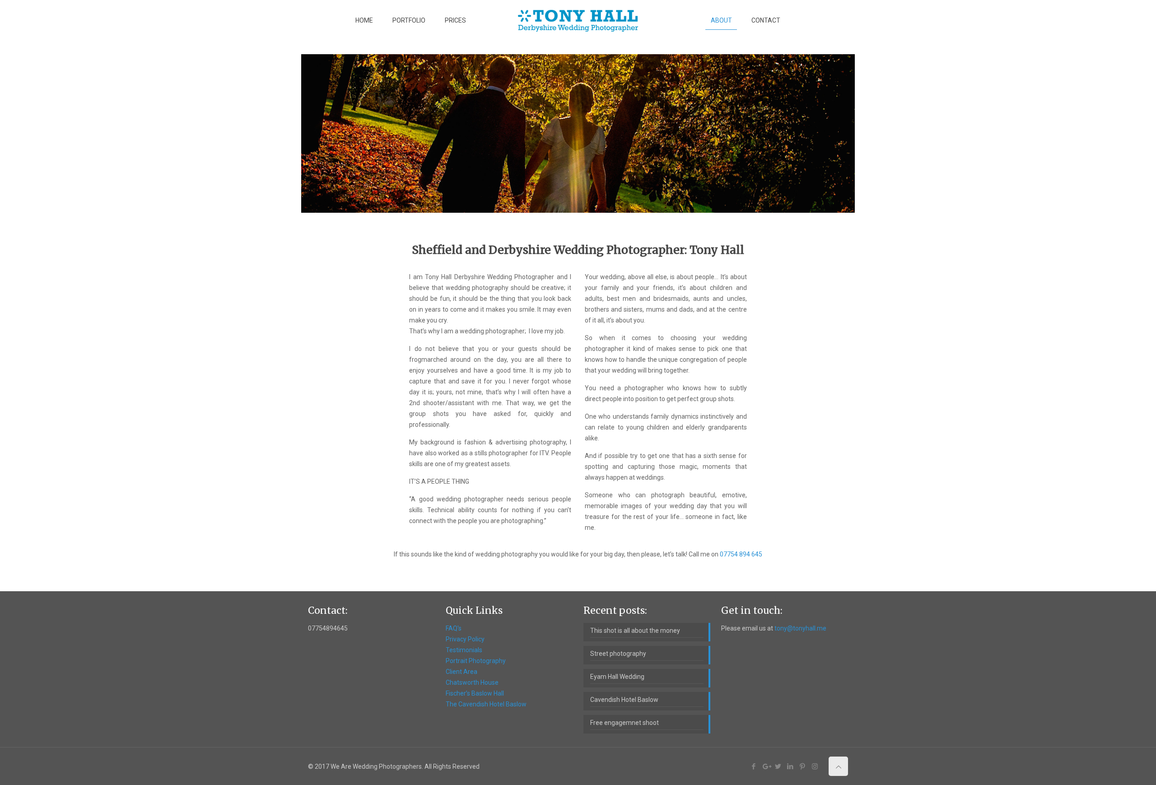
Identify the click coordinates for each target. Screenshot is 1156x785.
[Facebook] (754, 766)
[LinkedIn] (790, 766)
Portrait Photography (476, 660)
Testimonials (464, 650)
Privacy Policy (465, 639)
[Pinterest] (802, 766)
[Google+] (766, 766)
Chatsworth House (472, 682)
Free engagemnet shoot (624, 722)
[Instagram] (815, 766)
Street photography (618, 653)
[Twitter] (778, 766)
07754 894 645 (741, 554)
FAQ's (453, 628)
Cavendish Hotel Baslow (624, 699)
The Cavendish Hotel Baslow (486, 704)
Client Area (461, 671)
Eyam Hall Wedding (617, 676)
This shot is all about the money (635, 630)
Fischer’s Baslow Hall (475, 693)
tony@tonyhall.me (800, 628)
